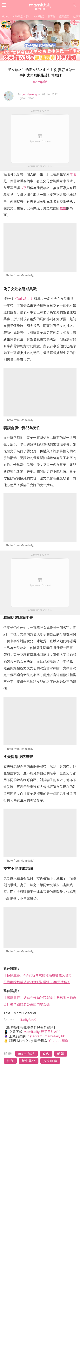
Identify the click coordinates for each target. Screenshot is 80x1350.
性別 (10, 1061)
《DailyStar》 (23, 299)
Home (5, 16)
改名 (73, 174)
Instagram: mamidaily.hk (46, 1036)
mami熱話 (38, 16)
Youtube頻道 (58, 1041)
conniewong (30, 94)
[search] (74, 5)
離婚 (63, 208)
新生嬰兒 (29, 1061)
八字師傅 (50, 1061)
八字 (23, 188)
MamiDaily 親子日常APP (42, 1032)
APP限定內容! (21, 16)
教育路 (51, 16)
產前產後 (64, 16)
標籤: (9, 1054)
